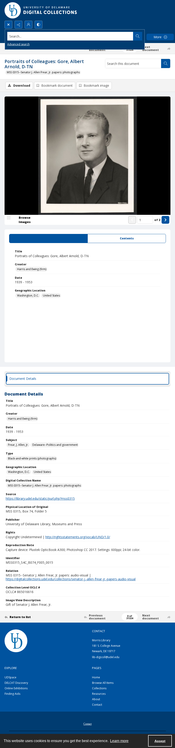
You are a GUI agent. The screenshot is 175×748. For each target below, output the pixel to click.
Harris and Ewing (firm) (31, 269)
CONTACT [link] (98, 631)
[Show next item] (165, 220)
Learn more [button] (119, 741)
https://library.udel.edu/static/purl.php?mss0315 (40, 498)
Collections (99, 688)
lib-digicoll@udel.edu (105, 657)
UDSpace (10, 677)
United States (51, 295)
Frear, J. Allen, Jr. (18, 445)
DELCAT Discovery (16, 683)
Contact (97, 705)
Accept (159, 741)
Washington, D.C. (28, 295)
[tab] (48, 238)
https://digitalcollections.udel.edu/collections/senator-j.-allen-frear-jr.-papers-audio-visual (71, 579)
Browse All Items (102, 683)
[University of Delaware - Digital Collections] (41, 10)
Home (96, 677)
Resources (99, 694)
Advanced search (18, 44)
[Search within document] (165, 63)
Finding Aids (12, 694)
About (96, 699)
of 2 (157, 220)
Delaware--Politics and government (55, 445)
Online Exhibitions (16, 688)
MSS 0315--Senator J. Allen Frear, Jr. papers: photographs (43, 72)
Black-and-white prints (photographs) (32, 458)
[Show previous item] (132, 220)
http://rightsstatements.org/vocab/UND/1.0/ (77, 537)
